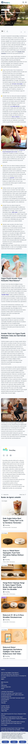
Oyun (2, 10)
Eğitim (2, 22)
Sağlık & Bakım (5, 13)
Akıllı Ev (3, 19)
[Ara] (23, 2)
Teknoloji (3, 4)
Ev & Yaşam (4, 16)
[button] (26, 2)
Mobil (2, 7)
